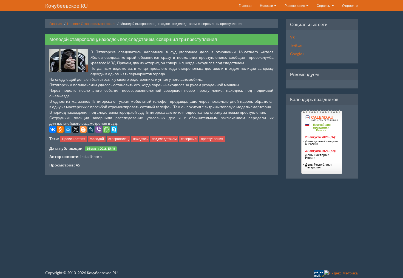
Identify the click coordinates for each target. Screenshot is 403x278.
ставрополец (118, 139)
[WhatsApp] (106, 129)
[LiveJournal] (91, 129)
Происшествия (73, 139)
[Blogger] (83, 129)
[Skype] (114, 129)
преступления (212, 139)
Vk (292, 37)
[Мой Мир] (68, 129)
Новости (267, 6)
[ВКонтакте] (52, 129)
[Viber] (98, 129)
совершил (189, 139)
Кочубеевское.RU (66, 5)
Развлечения (295, 6)
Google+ (297, 53)
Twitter (296, 45)
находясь (140, 139)
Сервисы (324, 6)
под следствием (164, 139)
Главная (245, 6)
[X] (75, 129)
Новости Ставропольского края (91, 24)
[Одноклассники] (60, 129)
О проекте (350, 6)
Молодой (97, 139)
